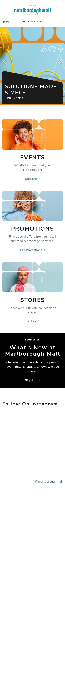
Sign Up (31, 380)
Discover (31, 179)
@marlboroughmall (49, 481)
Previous (4, 61)
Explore (31, 321)
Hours (5, 22)
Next (60, 61)
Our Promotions (31, 250)
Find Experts (14, 98)
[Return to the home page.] (32, 9)
